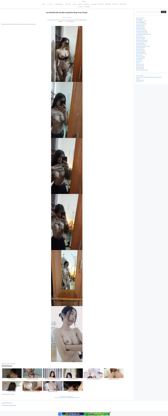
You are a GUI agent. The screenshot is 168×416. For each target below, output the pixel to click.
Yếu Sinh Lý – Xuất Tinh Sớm (141, 70)
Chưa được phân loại (139, 56)
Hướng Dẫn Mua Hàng (140, 80)
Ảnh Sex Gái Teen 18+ (140, 29)
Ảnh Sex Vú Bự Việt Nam (140, 53)
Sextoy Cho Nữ (138, 67)
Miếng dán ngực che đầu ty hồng (52, 391)
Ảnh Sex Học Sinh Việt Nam (141, 40)
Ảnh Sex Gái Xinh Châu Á (140, 31)
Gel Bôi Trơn (138, 59)
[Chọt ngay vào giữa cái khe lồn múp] (73, 388)
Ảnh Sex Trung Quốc (123, 4)
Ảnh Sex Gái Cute (139, 28)
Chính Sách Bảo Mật (139, 75)
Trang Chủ (43, 4)
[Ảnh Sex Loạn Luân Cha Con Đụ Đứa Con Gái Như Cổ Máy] (32, 388)
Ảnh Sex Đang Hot (87, 6)
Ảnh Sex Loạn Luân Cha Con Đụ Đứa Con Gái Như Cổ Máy (32, 391)
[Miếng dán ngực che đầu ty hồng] (52, 386)
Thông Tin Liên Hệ (139, 81)
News (137, 62)
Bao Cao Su (138, 55)
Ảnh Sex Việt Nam (50, 4)
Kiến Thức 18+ (80, 6)
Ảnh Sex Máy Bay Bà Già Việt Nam (142, 46)
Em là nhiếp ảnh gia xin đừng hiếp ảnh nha (73, 397)
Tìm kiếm (163, 11)
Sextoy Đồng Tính (139, 68)
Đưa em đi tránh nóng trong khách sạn (60, 397)
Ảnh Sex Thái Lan (115, 4)
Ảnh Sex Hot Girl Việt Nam (141, 41)
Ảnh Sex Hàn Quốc (86, 4)
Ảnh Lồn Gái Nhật (139, 22)
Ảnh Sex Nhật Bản (108, 4)
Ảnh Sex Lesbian (100, 4)
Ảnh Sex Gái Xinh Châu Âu (140, 32)
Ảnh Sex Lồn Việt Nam (56, 19)
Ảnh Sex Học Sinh (139, 38)
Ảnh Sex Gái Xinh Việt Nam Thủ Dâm (142, 34)
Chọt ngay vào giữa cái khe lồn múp (73, 391)
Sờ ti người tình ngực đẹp (12, 391)
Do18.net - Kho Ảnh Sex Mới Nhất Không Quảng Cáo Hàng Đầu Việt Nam (149, 77)
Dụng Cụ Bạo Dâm (139, 58)
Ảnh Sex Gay (80, 4)
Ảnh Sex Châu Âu (94, 4)
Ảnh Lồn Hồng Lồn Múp (59, 4)
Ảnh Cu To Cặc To (68, 4)
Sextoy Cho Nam (139, 65)
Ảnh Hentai (74, 4)
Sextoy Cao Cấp (139, 64)
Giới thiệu (138, 78)
